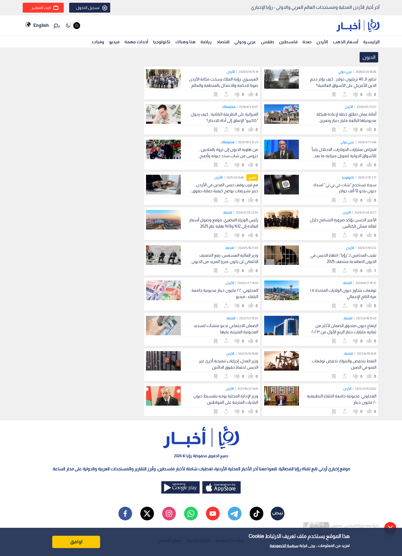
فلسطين (288, 41)
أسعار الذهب (345, 41)
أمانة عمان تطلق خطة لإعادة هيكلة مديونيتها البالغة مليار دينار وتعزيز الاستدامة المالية (346, 120)
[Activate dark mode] (72, 25)
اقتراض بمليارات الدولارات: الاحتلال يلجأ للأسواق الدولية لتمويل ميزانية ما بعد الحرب (344, 155)
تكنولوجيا (161, 41)
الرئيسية (371, 41)
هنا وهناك (185, 41)
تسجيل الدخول (88, 7)
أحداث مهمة (136, 41)
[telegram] (234, 513)
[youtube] (213, 513)
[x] (147, 513)
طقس (267, 41)
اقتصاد (223, 41)
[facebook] (125, 513)
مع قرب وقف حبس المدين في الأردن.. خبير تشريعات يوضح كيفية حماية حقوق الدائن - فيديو (225, 191)
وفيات (98, 41)
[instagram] (169, 513)
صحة (306, 41)
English (41, 25)
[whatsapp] (191, 513)
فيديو (114, 41)
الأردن (322, 41)
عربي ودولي (245, 41)
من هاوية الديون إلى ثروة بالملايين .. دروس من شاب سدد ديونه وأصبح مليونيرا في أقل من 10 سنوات (228, 155)
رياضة (206, 41)
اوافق (76, 541)
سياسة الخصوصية (284, 545)
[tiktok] (256, 513)
